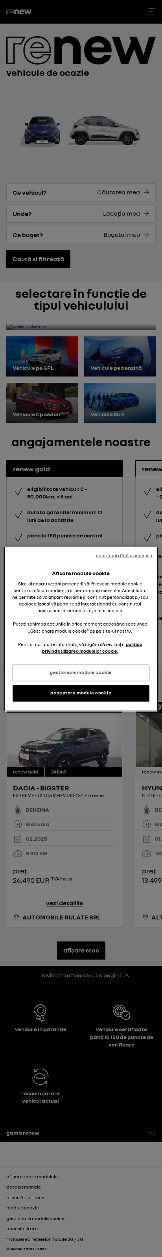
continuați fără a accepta (124, 555)
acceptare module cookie (80, 693)
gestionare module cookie (81, 672)
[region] (81, 628)
